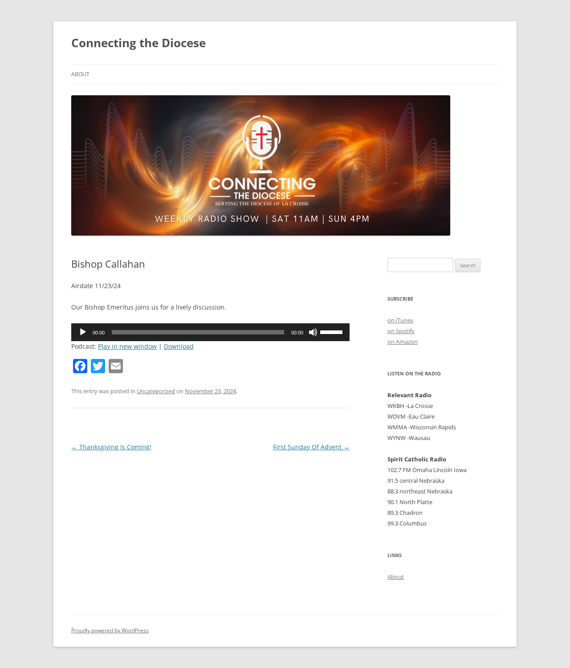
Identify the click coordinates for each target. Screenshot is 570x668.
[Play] (82, 332)
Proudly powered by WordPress (110, 630)
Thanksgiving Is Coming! (111, 447)
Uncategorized (156, 391)
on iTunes (400, 320)
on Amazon (402, 342)
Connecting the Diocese (138, 43)
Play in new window (127, 346)
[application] (210, 332)
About (80, 74)
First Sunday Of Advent (311, 447)
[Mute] (313, 332)
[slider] (332, 331)
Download (179, 346)
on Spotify (401, 331)
